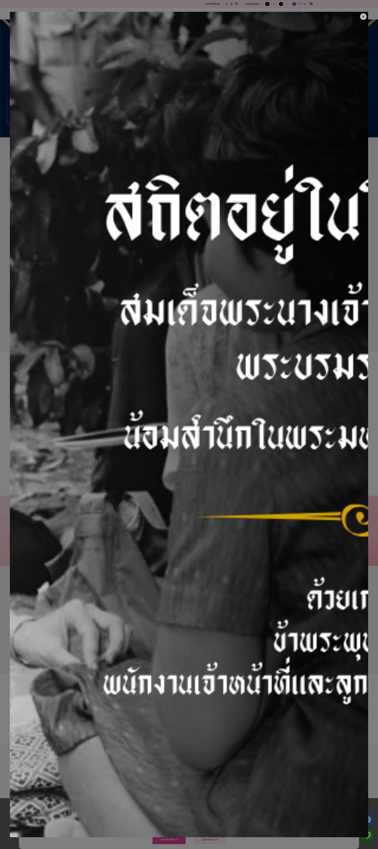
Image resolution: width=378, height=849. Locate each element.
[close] (363, 16)
